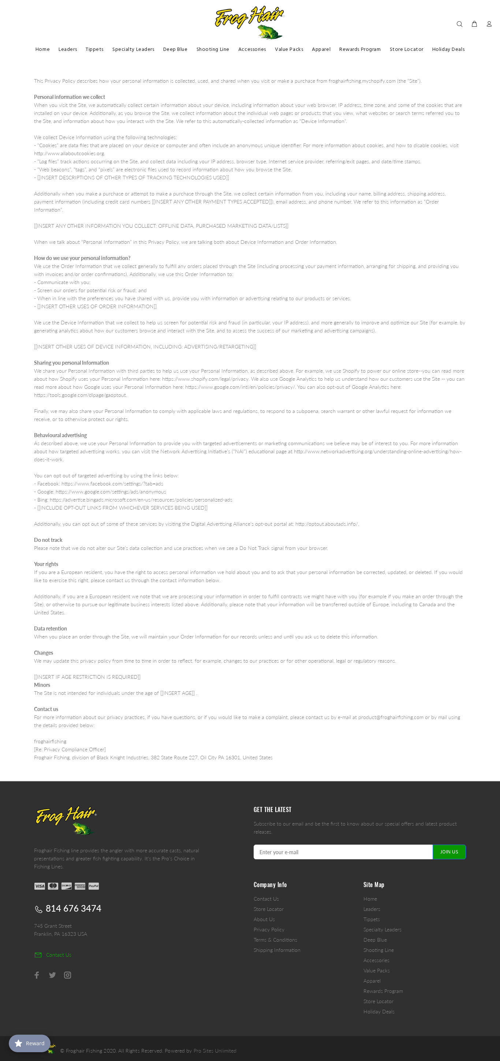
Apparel (372, 981)
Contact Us (266, 899)
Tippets (371, 919)
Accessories (376, 960)
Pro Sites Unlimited (215, 1050)
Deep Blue (375, 940)
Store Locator (269, 909)
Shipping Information (277, 950)
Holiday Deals (379, 1011)
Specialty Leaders (382, 929)
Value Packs (376, 970)
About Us (264, 919)
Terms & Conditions (275, 940)
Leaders (371, 909)
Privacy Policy (269, 929)
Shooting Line (378, 950)
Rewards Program (383, 991)
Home (370, 899)
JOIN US (449, 852)
